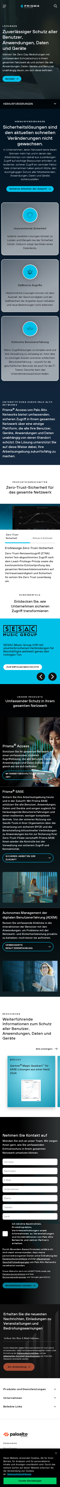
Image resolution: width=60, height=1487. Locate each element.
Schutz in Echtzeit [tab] (42, 538)
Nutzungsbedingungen (14, 1277)
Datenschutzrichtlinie (14, 1258)
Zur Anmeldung (17, 1366)
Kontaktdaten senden (19, 1285)
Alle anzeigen (44, 1048)
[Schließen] (56, 1453)
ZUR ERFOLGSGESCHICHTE (22, 667)
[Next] (52, 677)
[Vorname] (30, 1162)
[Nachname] (30, 1171)
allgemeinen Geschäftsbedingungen (21, 1356)
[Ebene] (30, 1198)
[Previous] (41, 677)
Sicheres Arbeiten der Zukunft (28, 188)
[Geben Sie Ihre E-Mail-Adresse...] (30, 1341)
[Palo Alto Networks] (30, 6)
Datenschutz (10, 1443)
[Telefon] (30, 1207)
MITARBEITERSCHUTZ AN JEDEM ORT (25, 775)
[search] (55, 6)
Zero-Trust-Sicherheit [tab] (12, 536)
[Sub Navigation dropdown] (30, 104)
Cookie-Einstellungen (30, 1480)
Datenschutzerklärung (19, 1474)
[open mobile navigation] (4, 6)
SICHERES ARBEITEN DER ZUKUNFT (21, 858)
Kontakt (10, 78)
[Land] (30, 1216)
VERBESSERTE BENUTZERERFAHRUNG (19, 947)
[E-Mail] (30, 1180)
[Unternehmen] (30, 1189)
